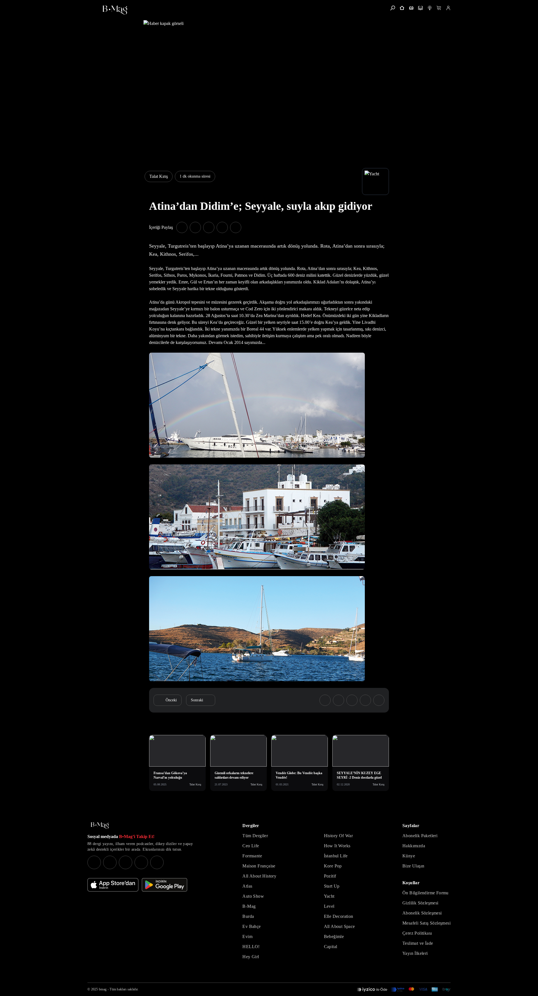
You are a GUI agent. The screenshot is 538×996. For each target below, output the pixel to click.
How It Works (337, 845)
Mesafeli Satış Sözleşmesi (426, 923)
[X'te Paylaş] (195, 227)
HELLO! (250, 946)
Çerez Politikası (417, 933)
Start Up (332, 886)
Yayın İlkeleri (415, 953)
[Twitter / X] (125, 862)
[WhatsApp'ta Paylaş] (208, 227)
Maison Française (258, 866)
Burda (248, 916)
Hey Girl (250, 956)
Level (329, 906)
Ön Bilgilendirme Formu (425, 892)
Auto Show (253, 896)
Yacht (329, 896)
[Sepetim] (439, 8)
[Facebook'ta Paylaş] (181, 227)
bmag (102, 989)
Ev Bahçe (251, 926)
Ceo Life (250, 845)
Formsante (252, 855)
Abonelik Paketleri (419, 835)
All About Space (339, 926)
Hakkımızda (413, 845)
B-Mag (249, 906)
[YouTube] (110, 862)
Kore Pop (333, 866)
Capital (330, 946)
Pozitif (330, 876)
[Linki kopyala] (235, 227)
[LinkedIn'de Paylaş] (222, 227)
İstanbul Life (336, 855)
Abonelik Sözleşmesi (422, 913)
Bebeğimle (334, 936)
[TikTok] (157, 862)
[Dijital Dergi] (420, 8)
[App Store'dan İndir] (112, 885)
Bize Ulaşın (413, 866)
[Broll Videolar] (429, 8)
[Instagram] (94, 862)
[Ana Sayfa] (99, 825)
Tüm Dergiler (255, 835)
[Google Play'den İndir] (164, 885)
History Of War (338, 835)
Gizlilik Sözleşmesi (420, 902)
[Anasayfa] (402, 8)
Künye (408, 855)
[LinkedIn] (141, 862)
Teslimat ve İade (417, 943)
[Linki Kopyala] (378, 700)
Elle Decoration (338, 916)
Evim (247, 936)
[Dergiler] (411, 8)
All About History (259, 876)
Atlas (247, 886)
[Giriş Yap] (448, 8)
